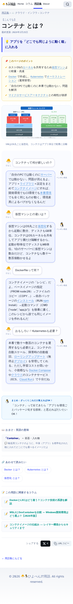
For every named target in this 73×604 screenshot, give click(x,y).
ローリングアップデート (29, 356)
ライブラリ (27, 183)
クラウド (17, 375)
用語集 (38, 4)
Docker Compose (40, 370)
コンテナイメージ (25, 188)
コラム (29, 4)
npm (46, 300)
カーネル (28, 67)
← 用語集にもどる (12, 558)
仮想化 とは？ (12, 478)
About (46, 4)
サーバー (46, 174)
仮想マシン (58, 67)
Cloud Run (26, 379)
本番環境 (45, 193)
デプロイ (20, 361)
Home (21, 4)
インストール (25, 300)
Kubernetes (36, 76)
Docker (12, 76)
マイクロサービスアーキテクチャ (28, 95)
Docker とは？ (12, 469)
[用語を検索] (67, 4)
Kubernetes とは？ (38, 469)
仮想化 (42, 226)
